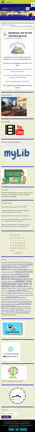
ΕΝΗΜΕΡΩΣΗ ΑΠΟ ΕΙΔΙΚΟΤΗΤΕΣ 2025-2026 (19, 299)
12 (19, 243)
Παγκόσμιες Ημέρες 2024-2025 (12, 311)
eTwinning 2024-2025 (9, 265)
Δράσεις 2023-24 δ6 (14, 293)
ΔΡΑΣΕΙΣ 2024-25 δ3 (24, 279)
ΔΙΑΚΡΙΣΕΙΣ (12, 274)
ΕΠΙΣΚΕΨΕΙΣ (27, 302)
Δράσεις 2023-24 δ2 (23, 288)
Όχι (17, 429)
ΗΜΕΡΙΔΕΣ (12, 309)
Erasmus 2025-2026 (21, 262)
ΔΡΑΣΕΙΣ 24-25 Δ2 (22, 274)
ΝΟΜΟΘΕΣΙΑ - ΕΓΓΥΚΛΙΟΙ (23, 309)
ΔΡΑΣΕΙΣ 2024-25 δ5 (8, 282)
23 (13, 248)
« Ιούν (15, 253)
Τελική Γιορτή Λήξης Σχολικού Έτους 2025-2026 (14, 207)
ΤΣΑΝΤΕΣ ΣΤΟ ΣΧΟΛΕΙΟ (8, 315)
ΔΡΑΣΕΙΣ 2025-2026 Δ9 (19, 283)
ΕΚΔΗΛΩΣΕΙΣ (12, 297)
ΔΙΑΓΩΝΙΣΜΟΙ (4, 274)
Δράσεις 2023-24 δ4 (17, 291)
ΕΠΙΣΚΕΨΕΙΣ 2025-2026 (9, 304)
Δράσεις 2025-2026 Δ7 (7, 295)
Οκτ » (19, 253)
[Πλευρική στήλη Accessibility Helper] (33, 5)
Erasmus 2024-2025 (7, 262)
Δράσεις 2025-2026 (27, 293)
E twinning (30, 262)
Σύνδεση (9, 2)
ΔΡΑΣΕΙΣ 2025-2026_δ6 (13, 286)
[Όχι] (33, 426)
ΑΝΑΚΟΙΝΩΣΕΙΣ (14, 269)
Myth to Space (13, 267)
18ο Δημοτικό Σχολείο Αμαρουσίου (17, 13)
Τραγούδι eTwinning (9, 25)
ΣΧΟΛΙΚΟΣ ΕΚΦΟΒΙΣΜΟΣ (21, 313)
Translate (6, 417)
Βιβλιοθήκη (23, 269)
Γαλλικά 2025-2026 (23, 271)
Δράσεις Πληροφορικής (19, 295)
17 (15, 245)
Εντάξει (11, 429)
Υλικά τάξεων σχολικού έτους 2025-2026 (20, 26)
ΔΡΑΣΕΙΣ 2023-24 (10, 276)
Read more (23, 429)
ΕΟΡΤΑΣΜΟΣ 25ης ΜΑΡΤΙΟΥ (11, 302)
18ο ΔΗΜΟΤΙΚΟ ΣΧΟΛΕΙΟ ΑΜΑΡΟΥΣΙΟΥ (14, 38)
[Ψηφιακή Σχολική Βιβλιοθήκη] (17, 153)
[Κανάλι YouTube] (14, 130)
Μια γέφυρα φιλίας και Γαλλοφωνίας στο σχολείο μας (15, 215)
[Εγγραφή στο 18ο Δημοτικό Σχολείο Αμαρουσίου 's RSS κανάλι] (2, 5)
